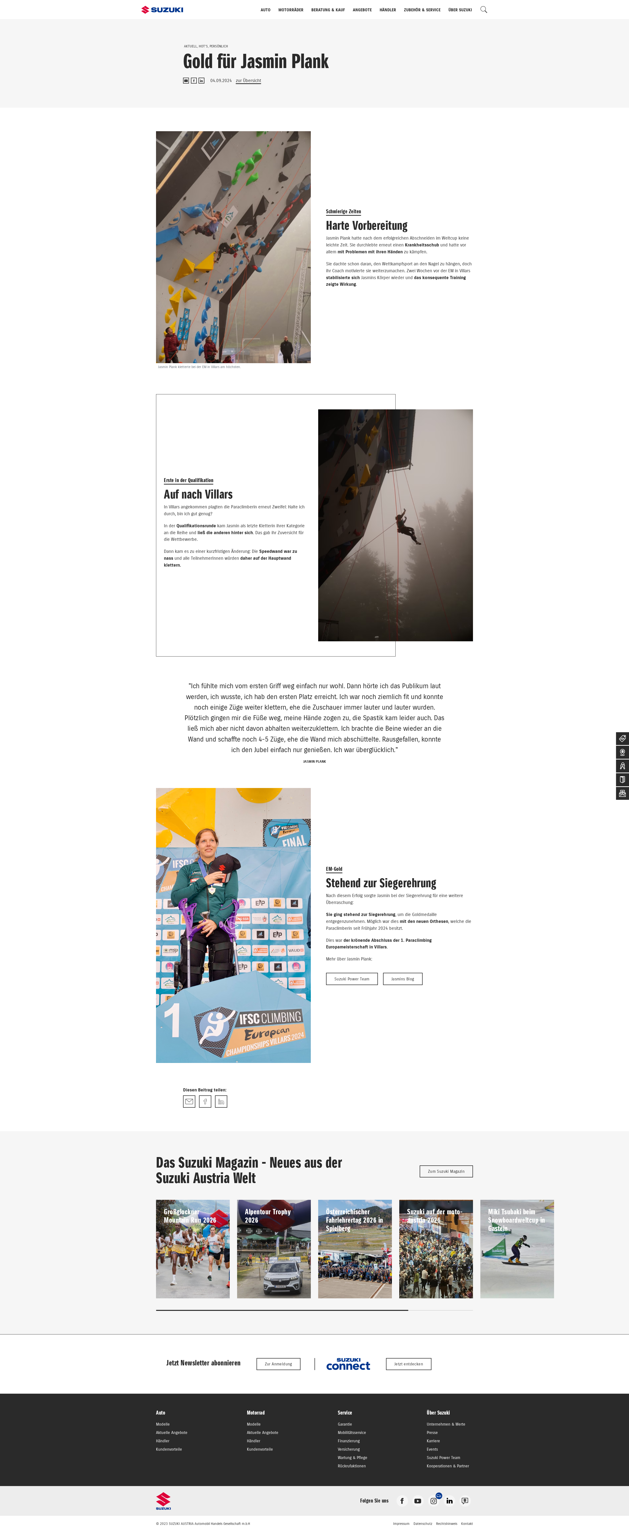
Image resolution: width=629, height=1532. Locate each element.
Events (432, 1449)
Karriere (433, 1440)
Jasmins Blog (402, 978)
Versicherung (349, 1449)
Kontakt (467, 1523)
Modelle (163, 1424)
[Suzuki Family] (465, 1500)
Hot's (203, 46)
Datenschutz (423, 1523)
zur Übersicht (248, 80)
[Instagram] (434, 1500)
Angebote (362, 9)
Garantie (345, 1424)
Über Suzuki (460, 9)
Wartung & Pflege (352, 1457)
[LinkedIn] (201, 81)
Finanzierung (349, 1440)
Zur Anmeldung (278, 1363)
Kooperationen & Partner (448, 1465)
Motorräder (290, 9)
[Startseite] (162, 10)
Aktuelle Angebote (171, 1432)
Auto (266, 9)
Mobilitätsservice (352, 1432)
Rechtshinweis (446, 1523)
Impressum (401, 1523)
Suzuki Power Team (352, 978)
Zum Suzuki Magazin (446, 1171)
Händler (388, 9)
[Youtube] (418, 1500)
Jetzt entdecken (408, 1363)
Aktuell (190, 46)
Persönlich (219, 46)
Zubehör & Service (422, 9)
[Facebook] (194, 81)
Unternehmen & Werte (446, 1424)
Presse (432, 1432)
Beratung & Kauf (328, 9)
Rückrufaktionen (352, 1465)
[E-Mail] (186, 81)
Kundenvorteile (169, 1449)
